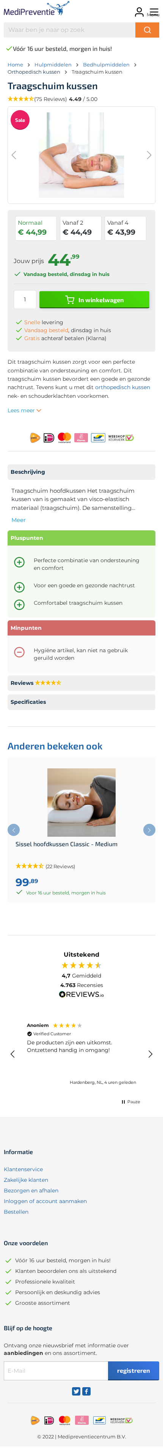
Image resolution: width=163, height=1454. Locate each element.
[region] (81, 1054)
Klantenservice (23, 1169)
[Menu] (153, 10)
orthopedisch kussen (122, 387)
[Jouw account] (138, 10)
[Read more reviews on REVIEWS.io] (81, 995)
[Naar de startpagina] (36, 10)
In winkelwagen (100, 299)
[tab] (81, 472)
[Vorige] (13, 155)
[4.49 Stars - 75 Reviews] (48, 683)
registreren (133, 1370)
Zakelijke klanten (26, 1179)
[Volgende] (149, 155)
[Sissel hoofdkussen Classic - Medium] (81, 802)
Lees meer (22, 410)
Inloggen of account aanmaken (45, 1201)
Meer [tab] (18, 520)
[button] (13, 1054)
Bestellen (16, 1211)
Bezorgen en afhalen (31, 1190)
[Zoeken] (147, 30)
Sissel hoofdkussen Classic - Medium (67, 844)
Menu (153, 14)
